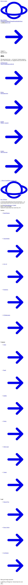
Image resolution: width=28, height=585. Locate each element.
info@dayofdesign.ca (9, 205)
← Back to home (4, 180)
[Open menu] (5, 51)
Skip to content (4, 1)
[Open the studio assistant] (2, 583)
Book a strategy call (12, 180)
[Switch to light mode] (1, 22)
